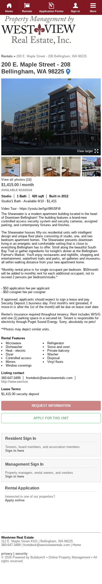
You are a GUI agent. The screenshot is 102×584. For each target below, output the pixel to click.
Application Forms (51, 11)
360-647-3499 (11, 545)
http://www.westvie (14, 381)
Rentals (27, 11)
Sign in (75, 11)
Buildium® (37, 557)
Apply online (15, 500)
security (21, 553)
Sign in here (14, 450)
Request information (51, 406)
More (93, 11)
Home (9, 11)
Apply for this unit (51, 418)
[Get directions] (68, 71)
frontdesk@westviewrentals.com (46, 545)
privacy (6, 553)
